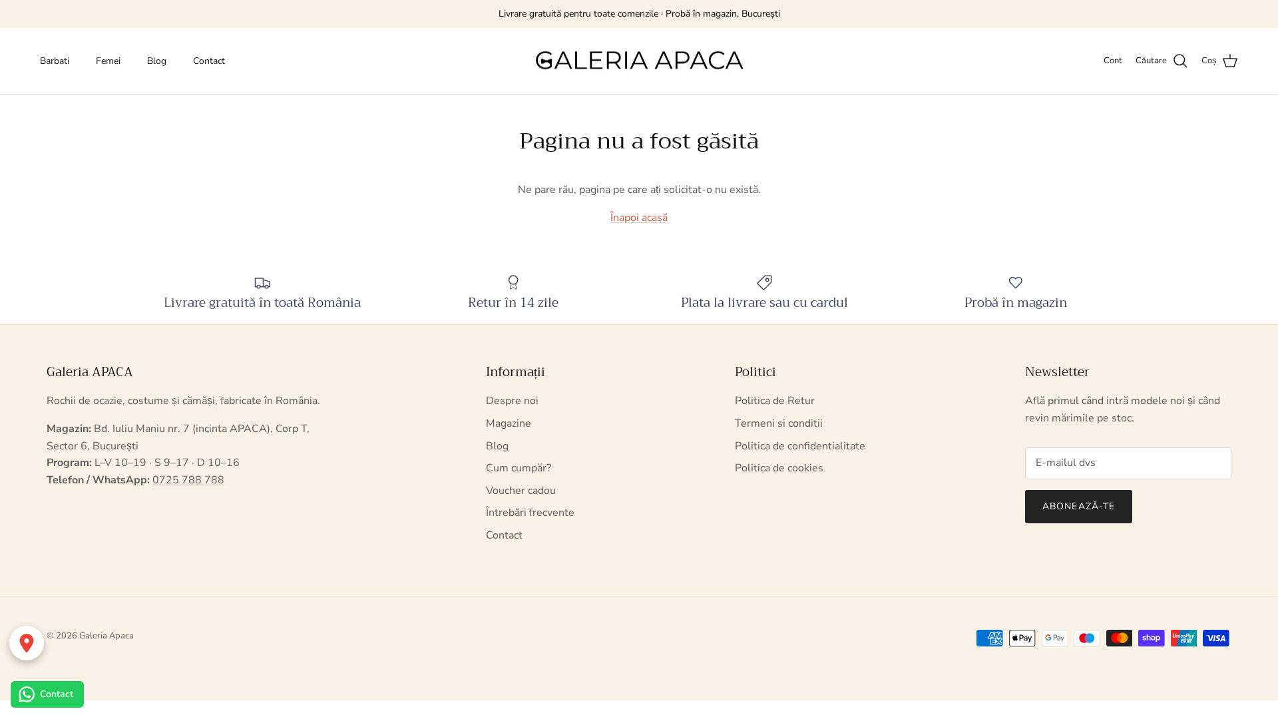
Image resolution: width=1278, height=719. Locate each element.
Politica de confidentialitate (800, 446)
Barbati (54, 61)
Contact (209, 61)
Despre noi (512, 400)
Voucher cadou (521, 490)
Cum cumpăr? (518, 468)
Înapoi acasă (639, 217)
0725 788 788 (188, 480)
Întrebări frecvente (530, 512)
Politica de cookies (779, 468)
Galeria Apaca (106, 636)
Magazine (508, 423)
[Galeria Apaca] (639, 61)
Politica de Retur (775, 400)
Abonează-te (1078, 506)
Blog (156, 61)
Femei (108, 61)
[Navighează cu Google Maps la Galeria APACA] (26, 643)
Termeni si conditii (779, 423)
